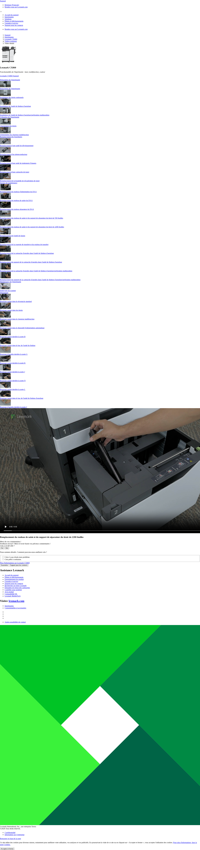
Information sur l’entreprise (14, 835)
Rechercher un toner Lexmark (16, 586)
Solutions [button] (8, 19)
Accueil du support (12, 575)
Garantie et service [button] (11, 23)
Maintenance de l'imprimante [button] (10, 282)
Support (7, 35)
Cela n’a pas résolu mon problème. (17, 557)
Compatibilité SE (11, 594)
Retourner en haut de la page (10, 839)
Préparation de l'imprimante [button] (10, 80)
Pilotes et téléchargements (14, 577)
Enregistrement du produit (14, 579)
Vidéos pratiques (11, 41)
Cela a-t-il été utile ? (7, 546)
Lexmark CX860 (11, 39)
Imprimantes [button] (9, 17)
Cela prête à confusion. (13, 559)
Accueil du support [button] (12, 15)
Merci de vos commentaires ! (10, 542)
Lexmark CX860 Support (9, 76)
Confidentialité (10, 833)
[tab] (100, 80)
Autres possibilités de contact (15, 622)
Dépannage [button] (4, 293)
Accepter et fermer (7, 849)
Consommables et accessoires (15, 608)
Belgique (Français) (12, 5)
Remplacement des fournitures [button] (11, 137)
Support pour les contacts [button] (14, 25)
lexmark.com (16, 600)
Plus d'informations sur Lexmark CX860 (15, 563)
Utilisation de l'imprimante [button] (9, 117)
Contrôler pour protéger (13, 590)
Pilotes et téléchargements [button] (14, 21)
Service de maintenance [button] (8, 183)
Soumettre (4, 565)
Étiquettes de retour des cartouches (17, 588)
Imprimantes (9, 37)
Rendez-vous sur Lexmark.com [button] (16, 7)
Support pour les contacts (18, 565)
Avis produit (9, 592)
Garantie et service (11, 581)
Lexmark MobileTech (12, 596)
